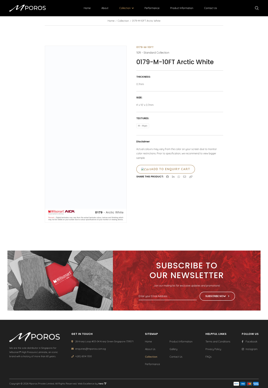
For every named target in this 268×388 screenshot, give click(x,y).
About (104, 8)
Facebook (251, 341)
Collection (125, 8)
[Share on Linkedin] (173, 176)
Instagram (251, 349)
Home (87, 8)
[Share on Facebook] (167, 176)
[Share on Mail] (184, 176)
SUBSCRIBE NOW (215, 296)
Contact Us (210, 8)
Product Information (181, 8)
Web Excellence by (90, 383)
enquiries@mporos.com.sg (90, 348)
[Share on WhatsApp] (179, 176)
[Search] (257, 8)
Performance (152, 8)
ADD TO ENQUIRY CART (170, 169)
